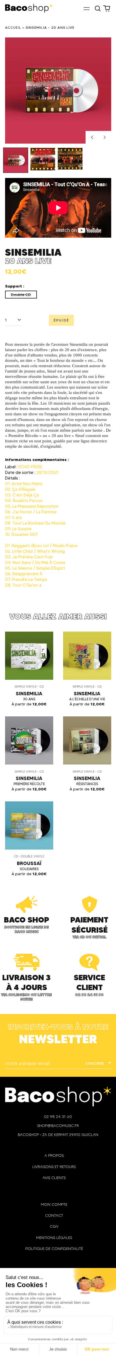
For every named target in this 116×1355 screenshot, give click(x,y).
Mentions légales (54, 1237)
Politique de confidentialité (54, 1248)
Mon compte (54, 1204)
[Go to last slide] (92, 137)
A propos (54, 1155)
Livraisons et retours (54, 1166)
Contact (54, 1215)
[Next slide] (104, 137)
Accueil (13, 27)
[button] (97, 8)
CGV (54, 1226)
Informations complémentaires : (37, 459)
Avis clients (54, 1177)
